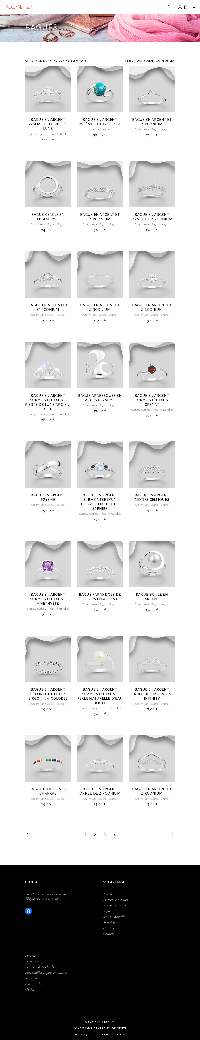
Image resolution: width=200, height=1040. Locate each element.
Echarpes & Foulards (39, 967)
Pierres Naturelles (58, 134)
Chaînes (108, 928)
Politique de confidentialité (100, 1035)
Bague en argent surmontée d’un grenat (152, 400)
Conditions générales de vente (100, 1028)
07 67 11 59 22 (49, 898)
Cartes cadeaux (35, 984)
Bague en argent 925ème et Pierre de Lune (48, 124)
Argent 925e (142, 129)
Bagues (31, 134)
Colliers (108, 934)
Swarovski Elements (116, 905)
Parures (30, 955)
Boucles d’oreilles (114, 916)
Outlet (29, 989)
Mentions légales (100, 1022)
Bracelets (109, 922)
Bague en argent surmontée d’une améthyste (48, 599)
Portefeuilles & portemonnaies (46, 972)
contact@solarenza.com (51, 894)
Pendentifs (32, 961)
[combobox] (147, 61)
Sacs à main (33, 978)
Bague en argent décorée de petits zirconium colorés (48, 694)
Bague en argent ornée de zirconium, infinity (152, 694)
